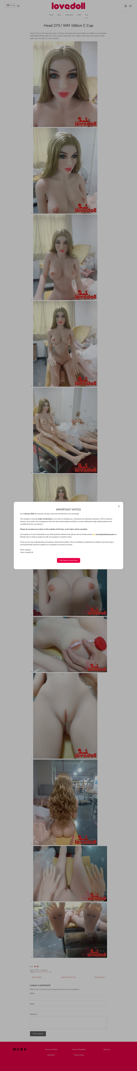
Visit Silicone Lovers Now (68, 560)
